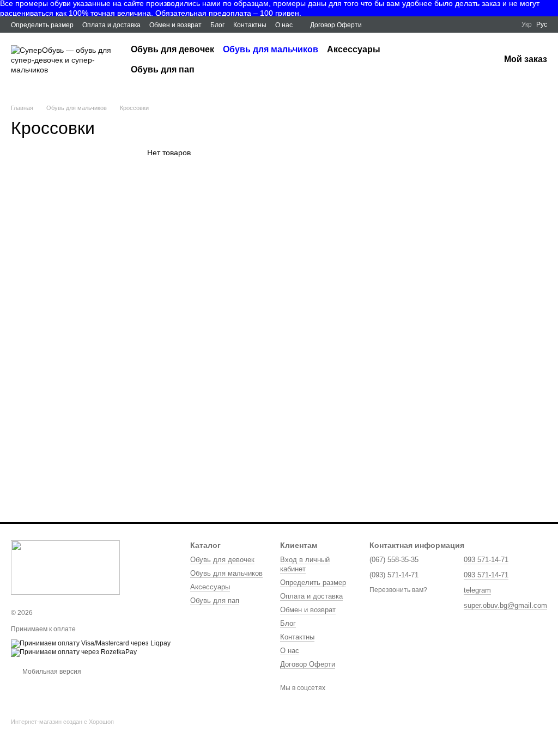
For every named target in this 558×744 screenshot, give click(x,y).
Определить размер (42, 25)
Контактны (249, 25)
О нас (284, 25)
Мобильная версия (51, 671)
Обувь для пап (163, 69)
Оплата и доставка (111, 25)
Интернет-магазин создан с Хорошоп (62, 721)
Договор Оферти (336, 25)
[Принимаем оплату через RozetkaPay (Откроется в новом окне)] (74, 652)
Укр (526, 24)
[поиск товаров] (460, 60)
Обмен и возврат (175, 25)
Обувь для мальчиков (270, 49)
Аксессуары (353, 49)
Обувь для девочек (172, 49)
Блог (217, 25)
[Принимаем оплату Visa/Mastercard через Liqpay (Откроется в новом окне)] (91, 643)
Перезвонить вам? (398, 590)
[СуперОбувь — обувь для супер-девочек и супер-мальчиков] (65, 567)
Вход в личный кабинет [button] (305, 564)
